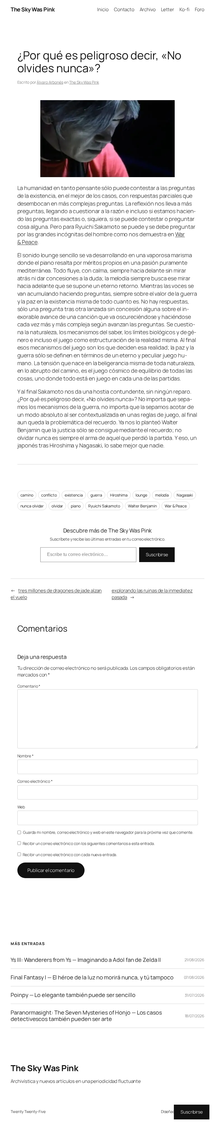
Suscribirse (157, 554)
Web (21, 807)
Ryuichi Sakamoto (104, 506)
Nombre (25, 755)
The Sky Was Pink (33, 9)
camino (26, 495)
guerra (96, 495)
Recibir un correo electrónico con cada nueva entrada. (70, 854)
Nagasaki (185, 495)
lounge (141, 495)
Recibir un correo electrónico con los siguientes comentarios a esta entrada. (89, 843)
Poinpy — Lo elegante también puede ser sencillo (73, 995)
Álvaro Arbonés (50, 82)
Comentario (29, 686)
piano (76, 506)
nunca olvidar (32, 506)
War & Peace (176, 506)
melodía (162, 495)
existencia (74, 495)
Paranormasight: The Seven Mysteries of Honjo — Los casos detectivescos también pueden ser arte (86, 1016)
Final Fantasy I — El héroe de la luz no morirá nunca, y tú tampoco (92, 977)
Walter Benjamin (142, 506)
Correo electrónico (35, 781)
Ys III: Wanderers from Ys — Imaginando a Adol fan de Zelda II (86, 960)
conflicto (49, 495)
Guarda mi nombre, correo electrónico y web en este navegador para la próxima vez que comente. (108, 832)
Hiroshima (119, 495)
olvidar (57, 506)
